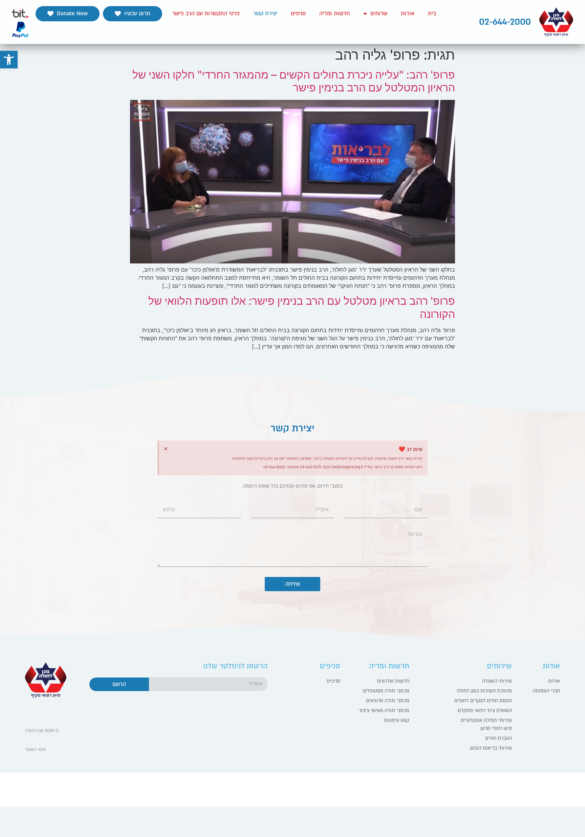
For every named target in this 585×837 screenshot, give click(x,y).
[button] (132, 13)
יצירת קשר (265, 13)
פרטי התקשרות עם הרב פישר (206, 13)
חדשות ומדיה (334, 13)
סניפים (298, 13)
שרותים (378, 13)
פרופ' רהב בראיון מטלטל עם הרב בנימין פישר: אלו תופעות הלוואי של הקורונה (301, 307)
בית (432, 13)
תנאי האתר (35, 750)
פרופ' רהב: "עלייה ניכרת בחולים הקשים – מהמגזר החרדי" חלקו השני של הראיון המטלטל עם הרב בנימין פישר (293, 81)
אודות (407, 13)
